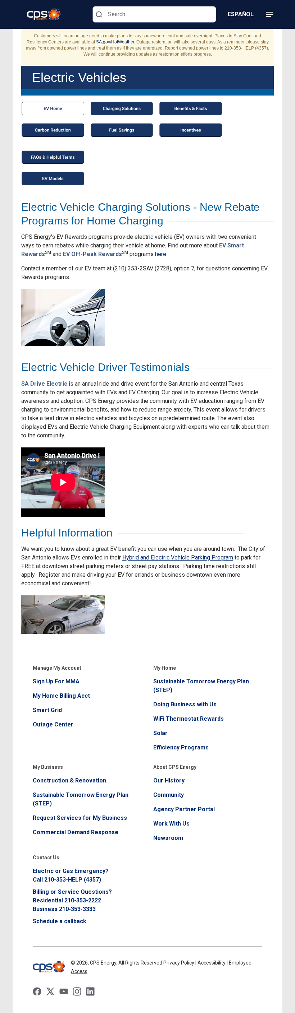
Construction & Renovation (69, 780)
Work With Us (171, 823)
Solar (160, 733)
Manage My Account (57, 668)
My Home (164, 668)
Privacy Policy (178, 963)
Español (241, 14)
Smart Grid (47, 710)
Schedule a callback (59, 921)
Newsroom (168, 838)
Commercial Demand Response (75, 832)
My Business (48, 767)
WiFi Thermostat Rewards (188, 718)
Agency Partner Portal (184, 809)
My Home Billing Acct (61, 695)
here (160, 254)
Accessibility (212, 963)
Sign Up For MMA (56, 681)
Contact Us (46, 857)
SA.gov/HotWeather (115, 42)
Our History (169, 780)
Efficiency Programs (181, 747)
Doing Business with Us (185, 704)
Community (168, 794)
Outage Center (53, 724)
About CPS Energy (174, 767)
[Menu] (269, 14)
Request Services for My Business (80, 817)
